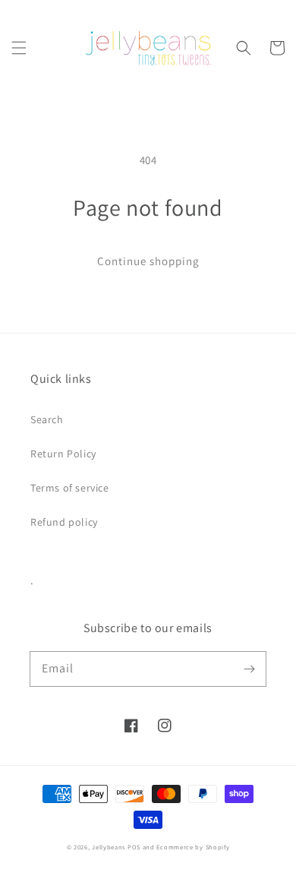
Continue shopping (148, 261)
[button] (19, 48)
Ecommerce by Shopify (192, 847)
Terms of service (69, 488)
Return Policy (63, 453)
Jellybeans (108, 847)
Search (47, 419)
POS (134, 847)
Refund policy (64, 522)
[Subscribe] (249, 668)
